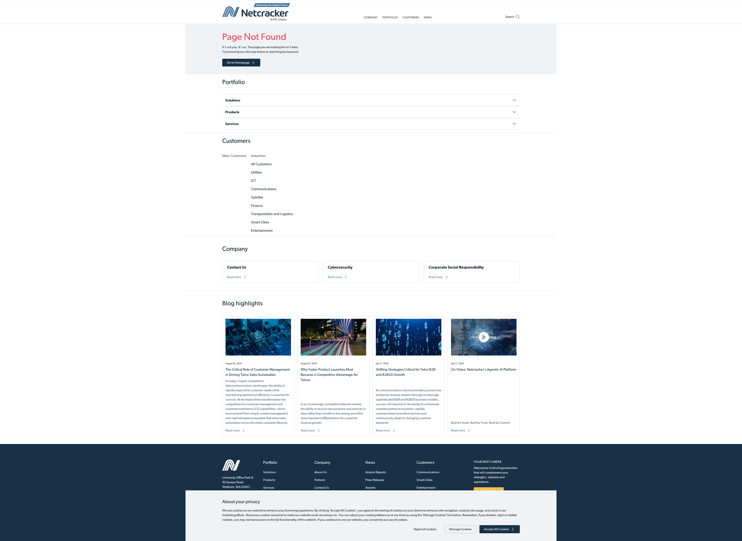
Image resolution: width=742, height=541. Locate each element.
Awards (370, 487)
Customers (425, 462)
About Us (320, 472)
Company (322, 462)
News (370, 462)
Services (268, 487)
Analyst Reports (375, 472)
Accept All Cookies (496, 529)
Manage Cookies (460, 529)
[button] (512, 17)
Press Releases (374, 480)
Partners (319, 480)
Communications (428, 472)
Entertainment (426, 487)
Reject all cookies (425, 529)
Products (269, 480)
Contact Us (321, 487)
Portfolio (270, 462)
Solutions (269, 472)
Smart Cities (424, 480)
